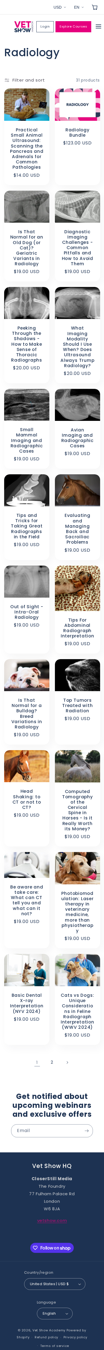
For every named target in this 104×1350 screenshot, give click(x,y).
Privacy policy (75, 1337)
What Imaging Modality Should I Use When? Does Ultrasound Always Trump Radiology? (77, 347)
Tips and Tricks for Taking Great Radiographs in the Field (26, 526)
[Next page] (67, 1062)
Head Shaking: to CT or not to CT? (26, 799)
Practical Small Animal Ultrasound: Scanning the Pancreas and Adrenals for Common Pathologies (26, 148)
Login (45, 26)
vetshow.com (52, 1220)
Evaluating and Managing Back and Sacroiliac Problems (77, 529)
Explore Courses (73, 26)
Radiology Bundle (77, 132)
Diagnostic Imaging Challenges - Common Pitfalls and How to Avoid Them (77, 247)
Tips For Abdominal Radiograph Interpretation (77, 628)
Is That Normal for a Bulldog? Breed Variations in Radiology (26, 714)
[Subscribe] (86, 1130)
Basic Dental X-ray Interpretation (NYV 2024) (27, 1003)
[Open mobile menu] (98, 27)
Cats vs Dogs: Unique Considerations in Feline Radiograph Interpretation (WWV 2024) (77, 1011)
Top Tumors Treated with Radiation (77, 706)
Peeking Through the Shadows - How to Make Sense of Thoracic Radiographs (26, 344)
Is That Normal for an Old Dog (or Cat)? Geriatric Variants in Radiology (26, 247)
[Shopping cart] (95, 7)
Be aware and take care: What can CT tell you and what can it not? (26, 900)
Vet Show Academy (48, 1330)
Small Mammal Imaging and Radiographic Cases (27, 440)
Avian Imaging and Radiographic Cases (77, 438)
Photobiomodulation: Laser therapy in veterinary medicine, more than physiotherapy (77, 912)
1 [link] (37, 1062)
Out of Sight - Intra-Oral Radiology (26, 612)
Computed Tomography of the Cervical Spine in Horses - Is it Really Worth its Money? (77, 810)
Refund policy (46, 1337)
